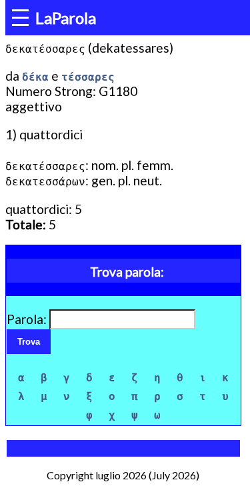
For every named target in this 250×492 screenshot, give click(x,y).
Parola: (28, 319)
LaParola (65, 17)
